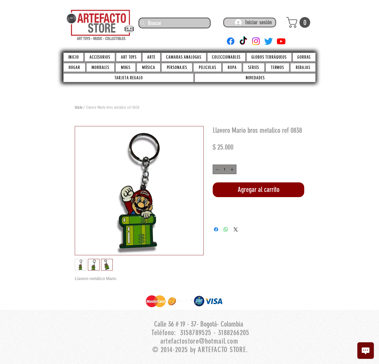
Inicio (79, 107)
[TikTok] (243, 41)
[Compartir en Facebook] (216, 229)
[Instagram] (256, 41)
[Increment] (232, 169)
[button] (299, 22)
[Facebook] (231, 41)
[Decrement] (216, 169)
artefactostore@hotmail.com (199, 341)
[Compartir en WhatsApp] (226, 229)
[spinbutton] (224, 169)
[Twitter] (268, 41)
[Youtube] (281, 41)
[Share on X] (236, 229)
